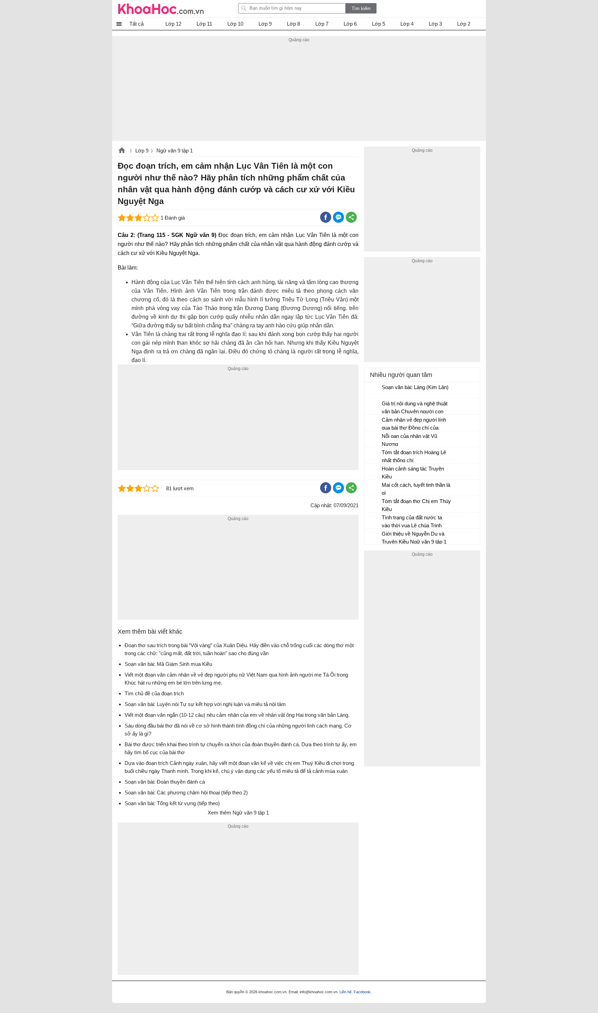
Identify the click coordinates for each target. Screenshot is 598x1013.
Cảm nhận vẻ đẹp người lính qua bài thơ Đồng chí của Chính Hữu (414, 424)
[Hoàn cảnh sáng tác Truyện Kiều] (373, 471)
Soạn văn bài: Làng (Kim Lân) (415, 387)
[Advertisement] (299, 92)
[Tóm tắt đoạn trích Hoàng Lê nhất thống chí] (373, 455)
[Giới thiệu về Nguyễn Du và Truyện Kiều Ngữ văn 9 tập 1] (373, 537)
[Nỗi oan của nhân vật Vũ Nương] (373, 439)
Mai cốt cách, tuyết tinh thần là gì (416, 489)
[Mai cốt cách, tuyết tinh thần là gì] (373, 488)
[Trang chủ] (161, 9)
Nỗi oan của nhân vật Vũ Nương (409, 440)
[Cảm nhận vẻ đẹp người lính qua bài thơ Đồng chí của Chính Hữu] (373, 423)
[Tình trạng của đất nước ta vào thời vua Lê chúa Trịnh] (373, 520)
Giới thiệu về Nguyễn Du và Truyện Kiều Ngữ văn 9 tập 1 (414, 538)
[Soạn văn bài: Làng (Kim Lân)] (373, 390)
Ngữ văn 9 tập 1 (174, 150)
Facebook (362, 992)
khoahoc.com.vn (122, 151)
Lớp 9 (141, 150)
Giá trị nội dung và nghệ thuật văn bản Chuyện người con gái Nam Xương (414, 408)
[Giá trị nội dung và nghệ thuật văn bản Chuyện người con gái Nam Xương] (373, 406)
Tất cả (136, 24)
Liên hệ (345, 992)
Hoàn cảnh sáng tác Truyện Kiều (413, 472)
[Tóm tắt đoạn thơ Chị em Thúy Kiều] (373, 504)
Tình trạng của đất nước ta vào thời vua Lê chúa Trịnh (412, 521)
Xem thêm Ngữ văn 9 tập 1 (238, 813)
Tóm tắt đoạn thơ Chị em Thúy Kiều (416, 505)
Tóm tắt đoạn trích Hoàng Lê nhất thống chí (414, 456)
